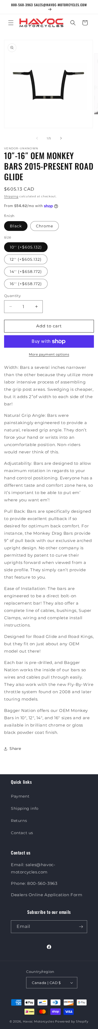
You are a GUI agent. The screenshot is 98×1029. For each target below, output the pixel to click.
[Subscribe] (81, 926)
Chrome (44, 226)
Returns (19, 820)
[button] (11, 23)
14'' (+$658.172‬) (26, 271)
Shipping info (25, 808)
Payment (20, 796)
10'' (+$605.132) (26, 247)
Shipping (11, 196)
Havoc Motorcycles (38, 1021)
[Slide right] (61, 138)
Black (16, 226)
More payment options (49, 354)
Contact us (22, 832)
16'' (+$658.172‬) (26, 283)
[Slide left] (37, 138)
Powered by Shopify (71, 1021)
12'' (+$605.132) (26, 259)
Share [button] (15, 748)
